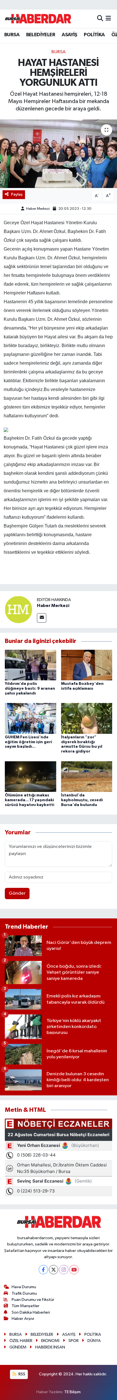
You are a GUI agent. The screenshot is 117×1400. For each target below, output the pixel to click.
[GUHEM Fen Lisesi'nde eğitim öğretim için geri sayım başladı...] (30, 718)
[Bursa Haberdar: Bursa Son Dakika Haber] (38, 19)
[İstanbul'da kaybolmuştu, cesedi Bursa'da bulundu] (86, 776)
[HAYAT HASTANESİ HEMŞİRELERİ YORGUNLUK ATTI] (58, 153)
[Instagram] (63, 1269)
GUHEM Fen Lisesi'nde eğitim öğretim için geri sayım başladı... (28, 742)
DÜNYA (94, 1341)
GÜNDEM (17, 1347)
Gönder (17, 893)
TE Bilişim (72, 1392)
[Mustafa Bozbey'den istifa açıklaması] (86, 664)
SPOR (73, 1341)
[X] (53, 1269)
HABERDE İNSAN (50, 1347)
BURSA (11, 34)
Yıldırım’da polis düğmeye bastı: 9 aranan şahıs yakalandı (30, 688)
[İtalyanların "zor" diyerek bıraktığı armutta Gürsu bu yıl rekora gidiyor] (86, 718)
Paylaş (17, 194)
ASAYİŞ (69, 34)
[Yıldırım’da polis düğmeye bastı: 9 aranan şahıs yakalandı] (30, 664)
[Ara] (100, 18)
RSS (21, 1374)
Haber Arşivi (23, 1318)
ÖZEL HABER (20, 1341)
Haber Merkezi (38, 209)
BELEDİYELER (40, 34)
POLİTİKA (94, 34)
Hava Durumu (24, 1287)
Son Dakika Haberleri (31, 1312)
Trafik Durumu (24, 1293)
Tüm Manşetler (25, 1306)
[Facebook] (43, 1269)
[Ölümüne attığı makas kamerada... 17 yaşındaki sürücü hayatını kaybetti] (30, 776)
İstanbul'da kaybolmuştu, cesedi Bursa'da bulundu (82, 800)
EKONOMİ (50, 1341)
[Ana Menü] (108, 18)
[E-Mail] (41, 618)
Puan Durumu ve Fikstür (33, 1300)
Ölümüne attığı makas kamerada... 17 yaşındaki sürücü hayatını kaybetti (29, 800)
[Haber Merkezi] (18, 609)
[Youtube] (74, 1269)
